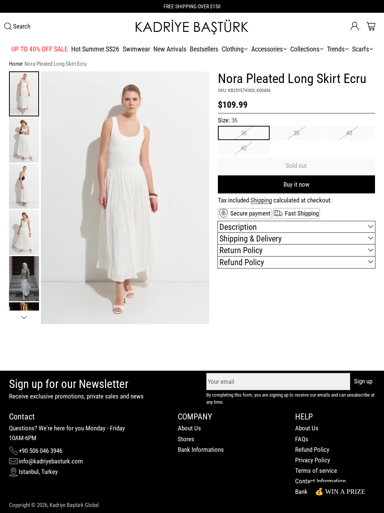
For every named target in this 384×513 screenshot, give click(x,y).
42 (244, 148)
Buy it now (296, 184)
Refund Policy (312, 449)
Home (15, 63)
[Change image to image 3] (24, 186)
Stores (186, 439)
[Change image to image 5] (24, 278)
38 (296, 133)
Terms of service (316, 470)
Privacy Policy (312, 460)
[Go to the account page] (355, 26)
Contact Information (320, 481)
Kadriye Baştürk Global (74, 505)
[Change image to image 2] (24, 140)
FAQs (301, 439)
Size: (227, 120)
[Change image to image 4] (24, 232)
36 (244, 133)
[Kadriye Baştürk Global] (192, 26)
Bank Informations (201, 449)
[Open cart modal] (371, 26)
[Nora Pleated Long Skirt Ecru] (125, 197)
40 (349, 133)
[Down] (24, 317)
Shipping (261, 200)
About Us (189, 428)
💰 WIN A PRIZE (340, 491)
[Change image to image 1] (24, 93)
